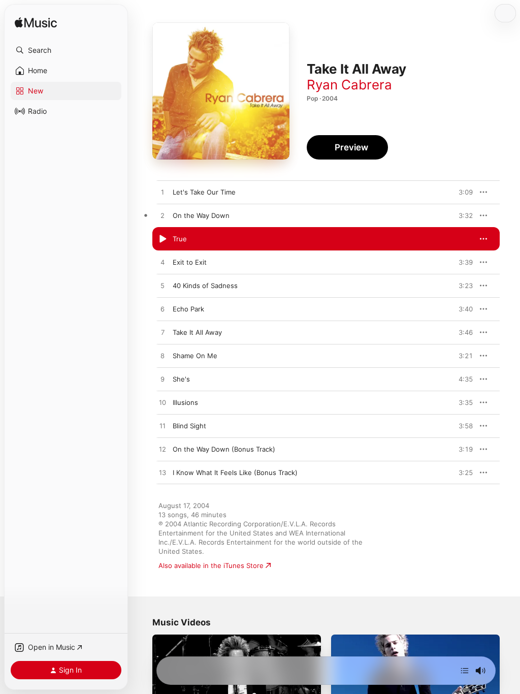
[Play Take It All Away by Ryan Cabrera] (162, 332)
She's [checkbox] (181, 379)
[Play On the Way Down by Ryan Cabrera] (162, 215)
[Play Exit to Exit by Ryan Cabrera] (162, 262)
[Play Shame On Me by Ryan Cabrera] (162, 356)
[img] (36, 23)
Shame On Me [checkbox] (195, 356)
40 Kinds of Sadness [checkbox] (205, 285)
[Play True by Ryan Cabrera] (162, 239)
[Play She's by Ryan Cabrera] (162, 379)
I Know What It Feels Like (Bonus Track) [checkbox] (235, 472)
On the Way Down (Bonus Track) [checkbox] (224, 449)
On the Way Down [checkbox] (201, 215)
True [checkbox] (180, 239)
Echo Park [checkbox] (188, 309)
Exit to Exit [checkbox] (190, 262)
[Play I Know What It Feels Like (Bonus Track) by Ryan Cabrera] (162, 473)
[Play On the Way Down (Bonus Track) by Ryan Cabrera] (162, 449)
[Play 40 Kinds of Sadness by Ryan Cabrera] (162, 286)
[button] (66, 50)
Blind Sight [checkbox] (189, 426)
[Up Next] (465, 671)
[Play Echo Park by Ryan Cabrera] (162, 309)
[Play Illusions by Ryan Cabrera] (162, 402)
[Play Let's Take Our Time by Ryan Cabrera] (162, 192)
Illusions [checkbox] (185, 402)
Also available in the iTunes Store (211, 565)
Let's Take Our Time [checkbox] (204, 192)
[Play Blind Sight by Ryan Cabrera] (162, 426)
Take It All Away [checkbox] (197, 332)
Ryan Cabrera (349, 84)
